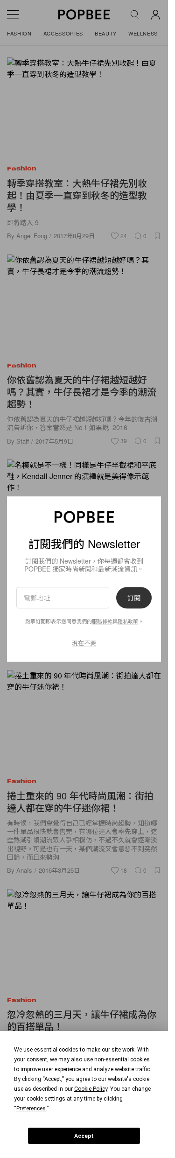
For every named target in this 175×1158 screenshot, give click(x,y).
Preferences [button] (31, 1108)
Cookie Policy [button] (90, 1089)
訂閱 (133, 597)
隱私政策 (128, 621)
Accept (84, 1136)
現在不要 (84, 642)
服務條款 (102, 621)
